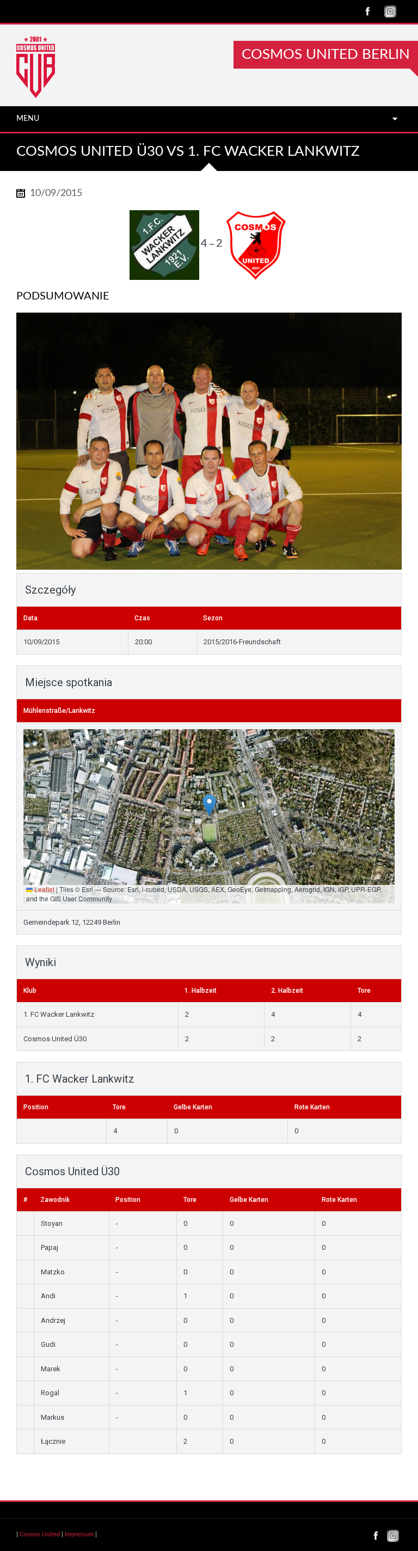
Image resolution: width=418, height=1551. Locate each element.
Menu (27, 119)
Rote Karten (312, 1107)
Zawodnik (55, 1200)
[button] (209, 805)
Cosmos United (40, 1534)
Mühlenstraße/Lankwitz (59, 711)
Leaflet (43, 889)
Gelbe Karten (193, 1107)
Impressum (79, 1534)
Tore (119, 1107)
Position (35, 1107)
